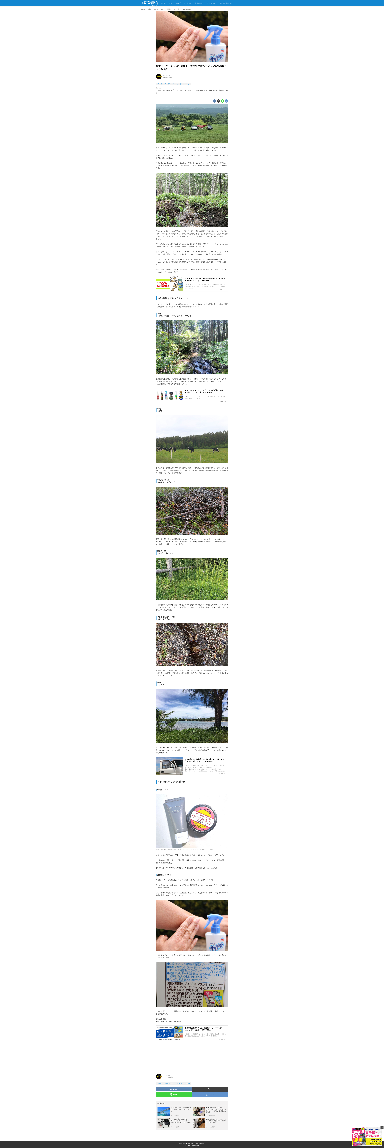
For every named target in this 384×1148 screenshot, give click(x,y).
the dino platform (194, 1145)
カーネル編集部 (168, 77)
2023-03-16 (166, 75)
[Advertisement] (192, 1057)
